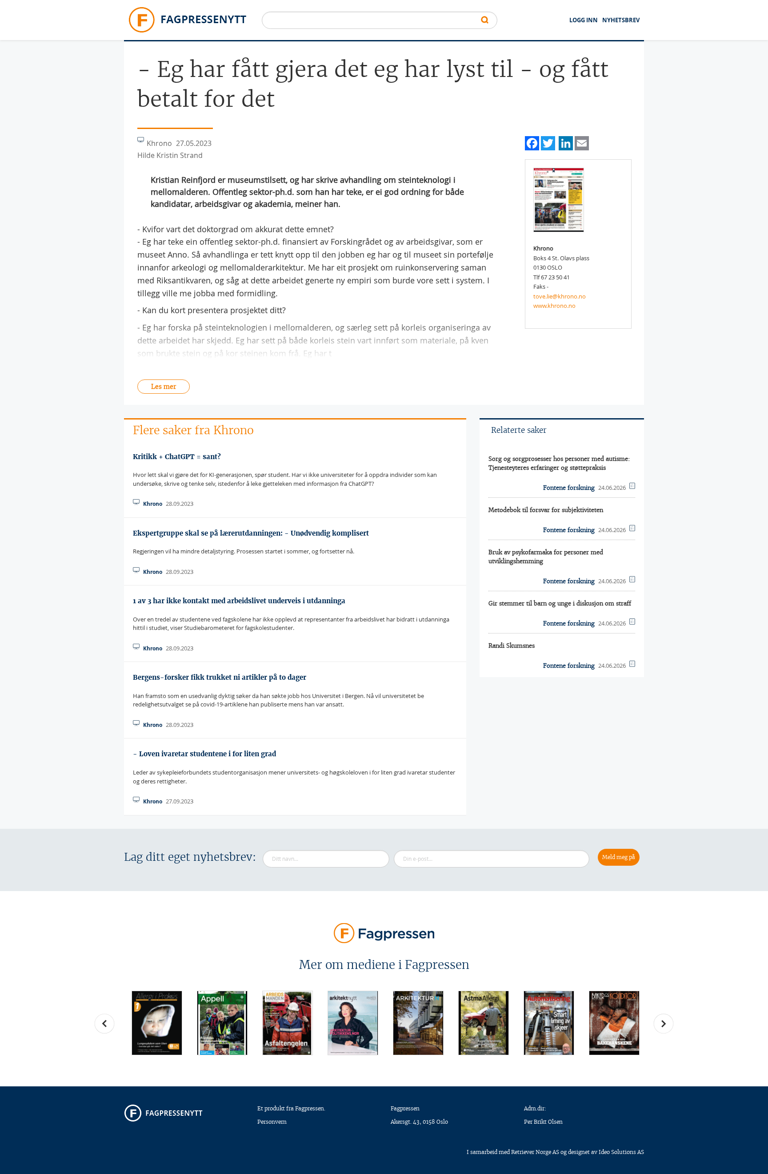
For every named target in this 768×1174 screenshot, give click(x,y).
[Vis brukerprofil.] (558, 199)
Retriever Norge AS (535, 1152)
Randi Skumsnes (511, 646)
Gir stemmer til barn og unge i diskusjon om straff (559, 603)
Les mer (163, 387)
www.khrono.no (554, 306)
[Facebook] (532, 142)
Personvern (272, 1121)
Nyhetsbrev (621, 20)
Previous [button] (104, 1023)
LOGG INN (583, 20)
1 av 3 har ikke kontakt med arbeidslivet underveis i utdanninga (239, 601)
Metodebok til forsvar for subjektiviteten (545, 510)
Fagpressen (405, 1108)
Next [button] (663, 1023)
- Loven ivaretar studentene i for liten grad (204, 754)
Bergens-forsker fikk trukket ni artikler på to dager (219, 677)
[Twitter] (548, 142)
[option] (156, 1023)
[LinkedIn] (566, 142)
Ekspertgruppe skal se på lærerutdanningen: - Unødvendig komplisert (251, 533)
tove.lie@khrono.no (559, 296)
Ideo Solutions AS (621, 1152)
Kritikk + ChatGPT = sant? (177, 456)
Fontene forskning (569, 488)
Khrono (152, 504)
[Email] (582, 142)
